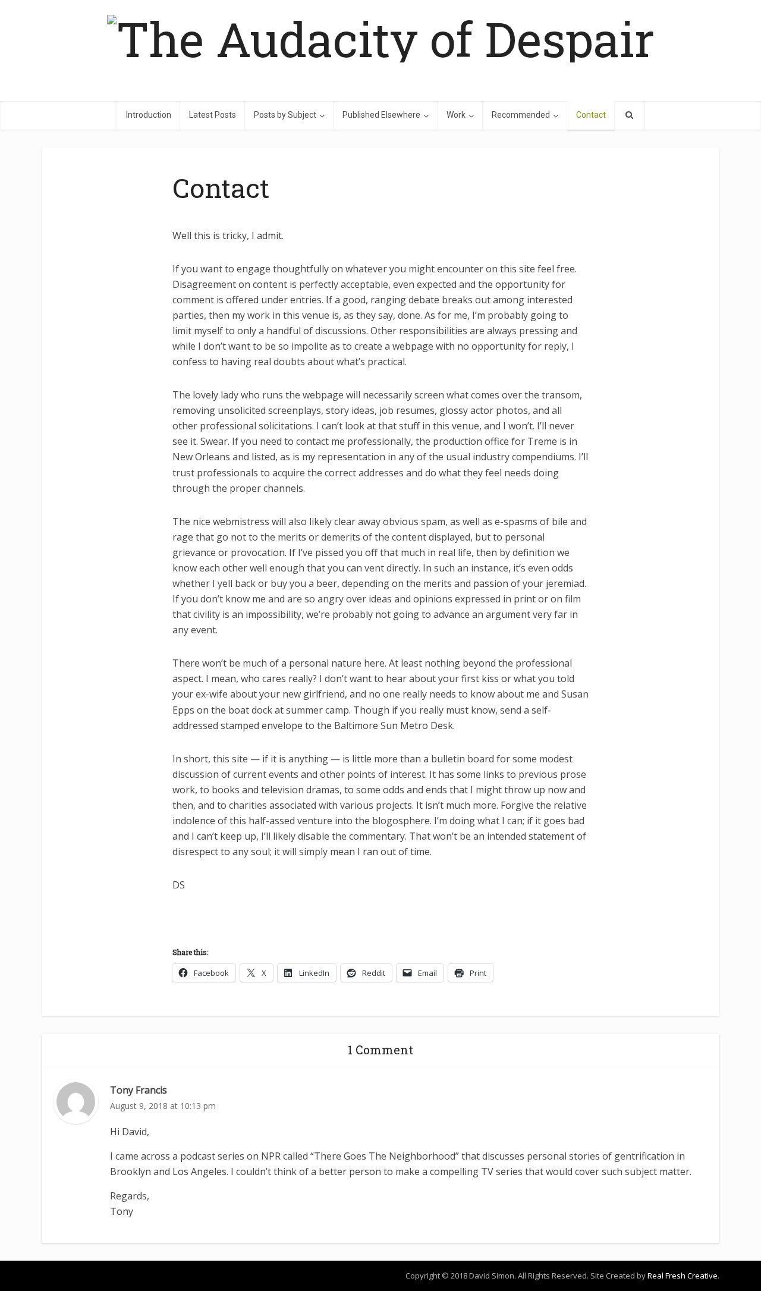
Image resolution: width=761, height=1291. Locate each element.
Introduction (148, 115)
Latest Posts (212, 115)
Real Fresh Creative (682, 1275)
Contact (591, 115)
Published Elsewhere (381, 115)
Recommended (521, 115)
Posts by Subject (285, 115)
